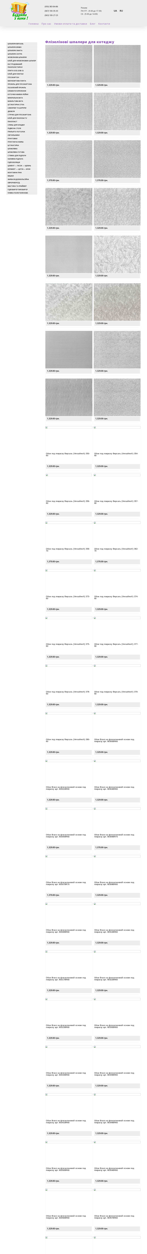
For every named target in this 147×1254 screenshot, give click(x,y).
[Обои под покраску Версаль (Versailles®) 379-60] (117, 670)
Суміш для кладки (16, 125)
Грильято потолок (16, 132)
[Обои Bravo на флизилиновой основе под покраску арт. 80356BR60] (68, 1195)
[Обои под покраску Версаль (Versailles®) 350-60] (68, 432)
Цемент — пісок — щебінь (19, 166)
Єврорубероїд (14, 183)
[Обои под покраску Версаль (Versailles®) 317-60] (117, 242)
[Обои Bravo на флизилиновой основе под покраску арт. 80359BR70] (68, 1242)
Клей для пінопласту (17, 118)
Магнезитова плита (17, 81)
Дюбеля (11, 111)
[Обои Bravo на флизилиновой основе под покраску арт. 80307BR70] (68, 861)
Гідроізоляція (14, 162)
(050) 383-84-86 (51, 6)
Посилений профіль (17, 87)
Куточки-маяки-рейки (18, 94)
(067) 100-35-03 (51, 11)
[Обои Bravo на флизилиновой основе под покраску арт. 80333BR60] (68, 1052)
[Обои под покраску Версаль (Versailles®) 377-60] (117, 623)
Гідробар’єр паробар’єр (18, 189)
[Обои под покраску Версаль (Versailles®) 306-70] (68, 146)
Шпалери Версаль (15, 44)
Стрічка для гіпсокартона (19, 115)
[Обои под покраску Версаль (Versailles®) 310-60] (68, 242)
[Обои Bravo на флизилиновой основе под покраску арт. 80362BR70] (117, 1242)
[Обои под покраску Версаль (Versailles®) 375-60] (68, 623)
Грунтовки (12, 138)
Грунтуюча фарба (15, 142)
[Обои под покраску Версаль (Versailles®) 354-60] (117, 432)
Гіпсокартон (13, 77)
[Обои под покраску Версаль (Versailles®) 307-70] (117, 146)
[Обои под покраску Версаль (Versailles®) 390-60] (68, 718)
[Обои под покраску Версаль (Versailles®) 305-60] (117, 99)
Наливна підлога (15, 159)
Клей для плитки (15, 74)
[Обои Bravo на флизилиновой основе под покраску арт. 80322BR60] (117, 956)
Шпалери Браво (14, 47)
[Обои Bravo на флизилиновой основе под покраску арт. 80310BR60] (117, 909)
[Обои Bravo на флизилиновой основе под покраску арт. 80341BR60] (68, 1099)
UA (115, 10)
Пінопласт (12, 121)
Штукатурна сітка (16, 104)
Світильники (14, 135)
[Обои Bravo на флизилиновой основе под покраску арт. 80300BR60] (117, 718)
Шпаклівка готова (16, 152)
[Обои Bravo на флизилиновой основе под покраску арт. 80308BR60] (117, 861)
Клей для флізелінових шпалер (22, 61)
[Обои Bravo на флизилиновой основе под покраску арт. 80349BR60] (117, 1099)
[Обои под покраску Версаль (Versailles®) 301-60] (117, 51)
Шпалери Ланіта (15, 50)
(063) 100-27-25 (51, 15)
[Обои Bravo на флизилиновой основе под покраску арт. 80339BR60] (117, 1052)
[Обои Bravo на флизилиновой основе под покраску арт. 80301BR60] (68, 766)
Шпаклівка (12, 149)
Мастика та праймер (17, 186)
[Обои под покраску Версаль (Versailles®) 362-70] (117, 527)
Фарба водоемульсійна (18, 179)
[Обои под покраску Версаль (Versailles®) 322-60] (68, 289)
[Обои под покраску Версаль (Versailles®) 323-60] (117, 289)
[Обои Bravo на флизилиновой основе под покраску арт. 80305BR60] (68, 813)
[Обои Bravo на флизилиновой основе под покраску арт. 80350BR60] (68, 1147)
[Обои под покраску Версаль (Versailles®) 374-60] (117, 575)
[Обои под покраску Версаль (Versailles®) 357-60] (117, 480)
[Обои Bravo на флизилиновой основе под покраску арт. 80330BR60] (117, 1004)
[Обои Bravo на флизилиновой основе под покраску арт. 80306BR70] (117, 813)
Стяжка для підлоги (17, 155)
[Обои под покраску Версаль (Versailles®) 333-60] (117, 337)
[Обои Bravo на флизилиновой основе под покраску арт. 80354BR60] (117, 1147)
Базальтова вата (15, 101)
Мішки (11, 176)
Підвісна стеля (14, 128)
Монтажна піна (15, 172)
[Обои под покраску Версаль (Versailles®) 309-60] (117, 194)
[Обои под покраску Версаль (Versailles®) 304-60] (68, 99)
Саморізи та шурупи (17, 108)
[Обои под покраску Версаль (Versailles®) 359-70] (68, 527)
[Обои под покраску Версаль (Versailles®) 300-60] (68, 51)
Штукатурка (13, 145)
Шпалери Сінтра (15, 54)
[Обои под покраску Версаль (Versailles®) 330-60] (68, 337)
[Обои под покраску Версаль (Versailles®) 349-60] (117, 385)
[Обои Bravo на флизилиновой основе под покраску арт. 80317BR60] (68, 956)
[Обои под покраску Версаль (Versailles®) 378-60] (68, 670)
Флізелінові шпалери (17, 57)
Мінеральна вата (15, 98)
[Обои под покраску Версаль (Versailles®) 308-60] (68, 194)
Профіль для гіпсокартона (20, 84)
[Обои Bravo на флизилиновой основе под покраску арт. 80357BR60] (117, 1195)
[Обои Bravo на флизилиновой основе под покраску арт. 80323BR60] (68, 1004)
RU (121, 10)
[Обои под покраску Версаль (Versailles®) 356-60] (68, 480)
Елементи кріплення (17, 91)
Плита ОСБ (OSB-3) (15, 70)
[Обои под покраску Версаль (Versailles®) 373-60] (68, 575)
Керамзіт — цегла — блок (19, 169)
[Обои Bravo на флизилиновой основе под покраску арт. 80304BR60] (117, 766)
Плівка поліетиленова (18, 193)
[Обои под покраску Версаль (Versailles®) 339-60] (68, 385)
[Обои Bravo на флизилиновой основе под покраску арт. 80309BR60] (68, 909)
